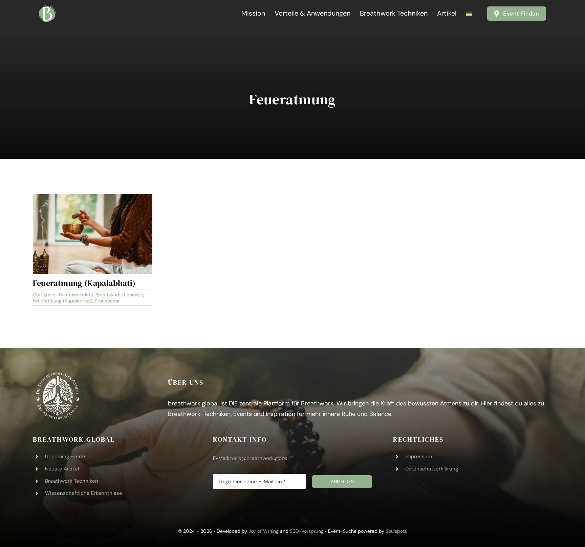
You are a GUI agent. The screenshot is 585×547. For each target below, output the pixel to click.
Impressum (418, 456)
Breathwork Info (76, 295)
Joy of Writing (263, 531)
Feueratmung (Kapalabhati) (84, 283)
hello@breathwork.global (259, 458)
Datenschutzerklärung (431, 468)
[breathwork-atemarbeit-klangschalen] (93, 197)
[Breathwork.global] (47, 8)
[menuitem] (469, 13)
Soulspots (396, 531)
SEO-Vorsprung (307, 531)
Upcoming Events (66, 456)
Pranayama (107, 301)
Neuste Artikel (62, 468)
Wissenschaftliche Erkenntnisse (83, 493)
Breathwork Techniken (119, 295)
